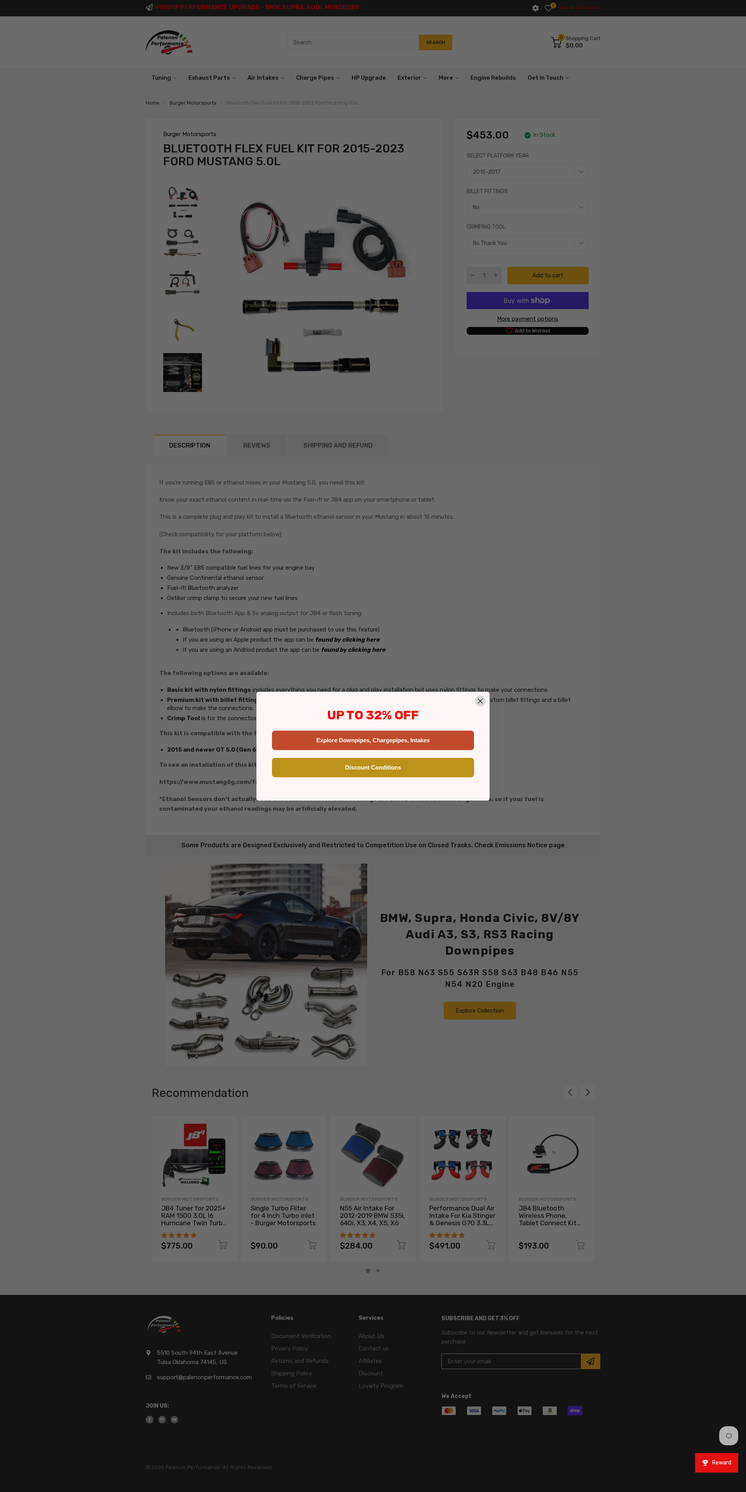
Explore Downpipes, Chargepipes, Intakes (373, 740)
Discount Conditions (373, 767)
